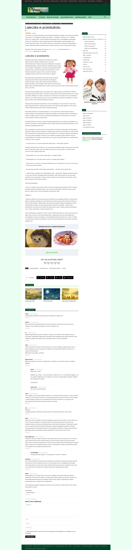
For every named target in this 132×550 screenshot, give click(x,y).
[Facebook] (106, 3)
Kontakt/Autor (99, 1)
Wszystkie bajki (31, 17)
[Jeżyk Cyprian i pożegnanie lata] (70, 294)
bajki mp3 (85, 50)
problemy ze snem (87, 62)
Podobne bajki (29, 285)
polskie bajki (86, 60)
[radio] (45, 263)
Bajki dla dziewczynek (73, 1)
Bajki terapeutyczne (67, 17)
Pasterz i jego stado (30, 301)
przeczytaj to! (85, 140)
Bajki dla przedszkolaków (46, 23)
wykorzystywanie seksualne (54, 268)
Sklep (90, 17)
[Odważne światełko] (51, 294)
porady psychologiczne (34, 268)
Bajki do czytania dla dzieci (48, 546)
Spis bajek (42, 17)
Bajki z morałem (46, 1)
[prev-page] (26, 304)
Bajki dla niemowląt (55, 1)
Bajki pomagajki (87, 122)
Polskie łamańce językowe (87, 546)
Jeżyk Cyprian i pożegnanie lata (69, 301)
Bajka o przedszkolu (88, 113)
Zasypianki (27, 21)
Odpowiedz (27, 317)
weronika (27, 459)
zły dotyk (64, 268)
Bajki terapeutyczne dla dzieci (66, 23)
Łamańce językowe (91, 1)
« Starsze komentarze (30, 499)
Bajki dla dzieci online (88, 37)
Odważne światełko (47, 301)
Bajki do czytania (28, 1)
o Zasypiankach (87, 57)
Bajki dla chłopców (64, 1)
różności (85, 64)
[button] (105, 17)
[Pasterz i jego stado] (33, 294)
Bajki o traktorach (87, 120)
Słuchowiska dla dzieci (88, 127)
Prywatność (97, 546)
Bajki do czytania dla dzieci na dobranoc (33, 23)
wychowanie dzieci (44, 268)
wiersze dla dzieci (87, 69)
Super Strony (86, 66)
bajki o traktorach (77, 546)
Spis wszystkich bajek (37, 1)
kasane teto (34, 387)
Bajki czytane (86, 115)
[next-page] (29, 304)
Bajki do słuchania (82, 1)
